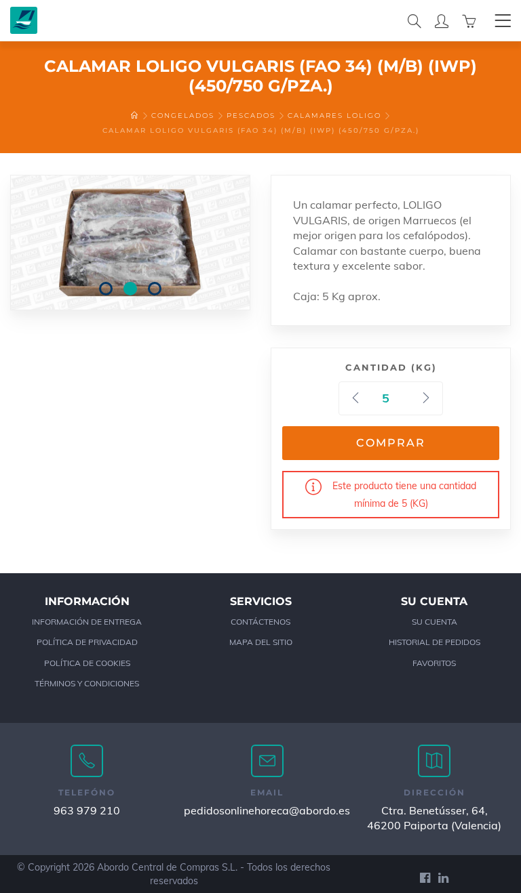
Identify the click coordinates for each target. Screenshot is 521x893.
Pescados (251, 115)
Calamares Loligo (334, 115)
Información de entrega (87, 622)
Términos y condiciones (87, 683)
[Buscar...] (414, 20)
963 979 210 (87, 810)
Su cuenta (434, 622)
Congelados (182, 115)
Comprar (390, 442)
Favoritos (434, 663)
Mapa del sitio (260, 642)
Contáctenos (260, 622)
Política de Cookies (87, 663)
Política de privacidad (87, 642)
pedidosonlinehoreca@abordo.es (267, 810)
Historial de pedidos (434, 642)
